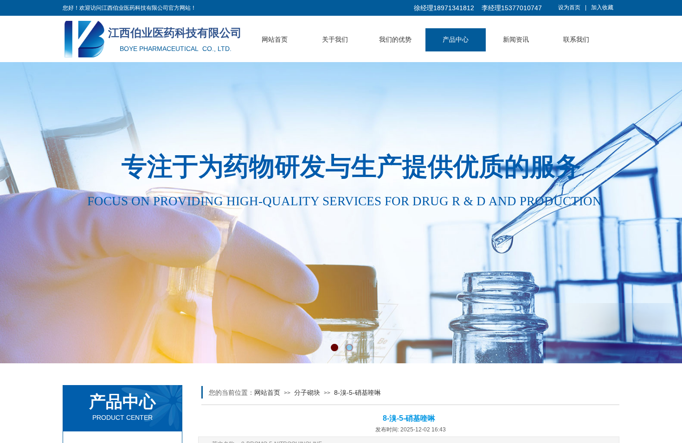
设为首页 (569, 7)
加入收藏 (602, 7)
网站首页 (275, 39)
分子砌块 (307, 392)
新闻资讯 (516, 39)
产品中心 (456, 39)
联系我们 (576, 39)
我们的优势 (395, 39)
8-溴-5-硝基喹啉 (357, 392)
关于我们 (335, 39)
